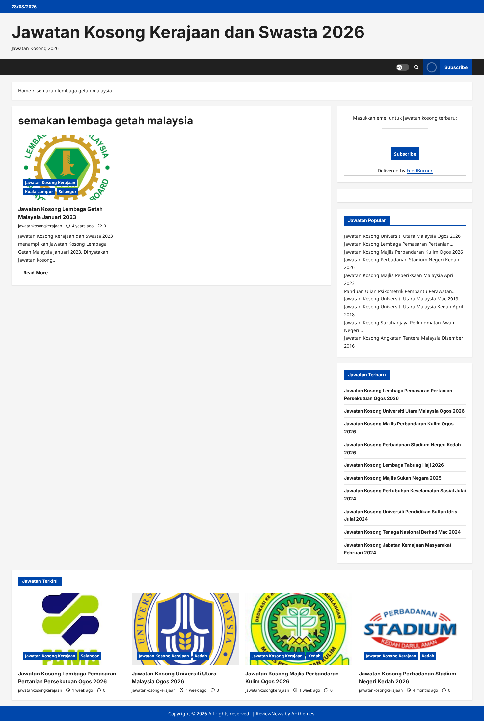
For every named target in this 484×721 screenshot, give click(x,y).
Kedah (201, 656)
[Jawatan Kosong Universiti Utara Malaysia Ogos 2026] (185, 629)
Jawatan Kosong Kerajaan (50, 182)
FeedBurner (420, 170)
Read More (38, 273)
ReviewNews (269, 713)
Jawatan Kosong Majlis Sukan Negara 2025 (393, 478)
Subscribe (456, 67)
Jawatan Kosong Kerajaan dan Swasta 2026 (188, 32)
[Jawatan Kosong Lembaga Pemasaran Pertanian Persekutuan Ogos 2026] (71, 629)
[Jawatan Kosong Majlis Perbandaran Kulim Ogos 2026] (298, 629)
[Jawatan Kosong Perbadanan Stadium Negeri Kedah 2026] (412, 629)
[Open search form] (416, 67)
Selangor (67, 191)
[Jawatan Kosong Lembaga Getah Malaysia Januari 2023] (67, 168)
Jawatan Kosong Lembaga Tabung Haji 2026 (394, 465)
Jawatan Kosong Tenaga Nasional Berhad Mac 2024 (402, 532)
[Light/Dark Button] (402, 67)
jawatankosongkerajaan (40, 226)
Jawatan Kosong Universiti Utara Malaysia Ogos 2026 (404, 411)
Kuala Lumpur (39, 191)
